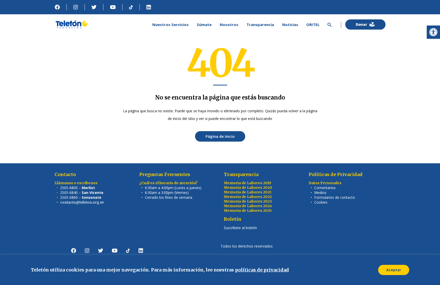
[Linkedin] (148, 7)
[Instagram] (75, 7)
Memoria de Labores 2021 (247, 192)
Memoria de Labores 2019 (247, 183)
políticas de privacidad (262, 270)
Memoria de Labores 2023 (248, 201)
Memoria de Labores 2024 (248, 206)
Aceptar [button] (393, 269)
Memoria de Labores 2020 (248, 187)
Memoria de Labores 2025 (248, 210)
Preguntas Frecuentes (164, 174)
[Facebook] (57, 7)
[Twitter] (94, 7)
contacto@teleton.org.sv (82, 202)
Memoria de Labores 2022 (248, 196)
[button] (433, 32)
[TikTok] (131, 7)
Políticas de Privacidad (336, 174)
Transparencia (241, 174)
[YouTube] (113, 7)
